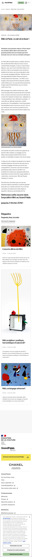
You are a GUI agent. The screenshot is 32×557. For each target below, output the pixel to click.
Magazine (8, 9)
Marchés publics (7, 502)
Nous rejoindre (6, 483)
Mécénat (4, 496)
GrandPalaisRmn (7, 485)
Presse (3, 499)
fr (28, 2)
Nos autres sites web (8, 488)
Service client (6, 515)
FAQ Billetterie (6, 518)
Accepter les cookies (16, 545)
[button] (26, 3)
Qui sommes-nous (7, 477)
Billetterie (21, 2)
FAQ (2, 480)
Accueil (2, 9)
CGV (3, 521)
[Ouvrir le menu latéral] (2, 3)
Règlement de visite (8, 524)
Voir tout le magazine (8, 221)
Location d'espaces (8, 504)
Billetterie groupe (7, 513)
